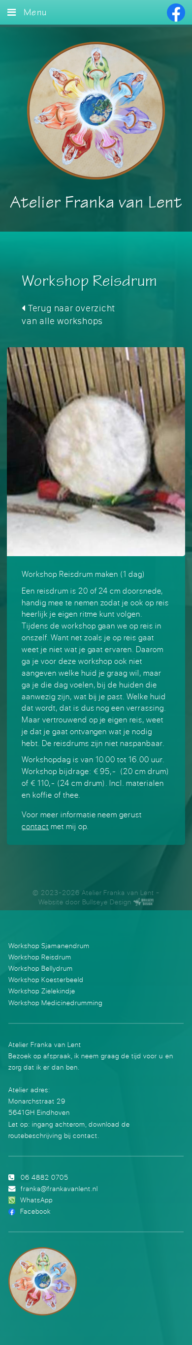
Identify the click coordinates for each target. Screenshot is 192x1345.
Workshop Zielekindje (41, 990)
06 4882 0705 (44, 1177)
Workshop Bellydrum (40, 968)
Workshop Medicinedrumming (55, 1002)
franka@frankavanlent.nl (59, 1188)
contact (35, 826)
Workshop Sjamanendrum (49, 945)
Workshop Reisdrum (39, 956)
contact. (86, 1135)
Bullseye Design (106, 901)
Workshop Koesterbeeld (46, 979)
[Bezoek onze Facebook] (176, 12)
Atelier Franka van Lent (96, 203)
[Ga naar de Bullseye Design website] (143, 901)
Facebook (35, 1211)
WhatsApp (36, 1199)
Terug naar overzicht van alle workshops (68, 314)
